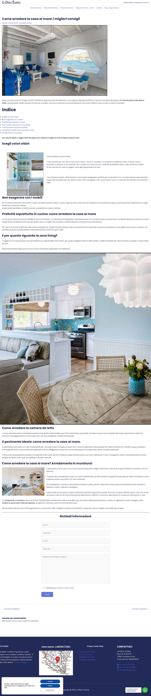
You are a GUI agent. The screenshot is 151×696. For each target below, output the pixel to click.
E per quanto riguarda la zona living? (16, 125)
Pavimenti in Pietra (67, 8)
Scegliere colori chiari (10, 117)
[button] (42, 8)
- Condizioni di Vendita (86, 660)
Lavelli (91, 8)
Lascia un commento (10, 23)
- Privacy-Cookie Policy (86, 652)
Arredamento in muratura (12, 133)
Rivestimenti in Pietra (51, 8)
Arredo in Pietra (35, 8)
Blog (106, 8)
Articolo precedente (10, 609)
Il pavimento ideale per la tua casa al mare (18, 130)
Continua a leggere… (21, 662)
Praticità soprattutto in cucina (13, 122)
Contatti (99, 8)
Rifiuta (50, 686)
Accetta (50, 681)
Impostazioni (50, 690)
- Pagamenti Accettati (86, 657)
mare (70, 468)
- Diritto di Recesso (85, 654)
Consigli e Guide (25, 23)
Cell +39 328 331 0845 (127, 667)
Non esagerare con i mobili (12, 119)
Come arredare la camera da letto (15, 127)
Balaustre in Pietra (82, 8)
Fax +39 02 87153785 (127, 665)
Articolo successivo (140, 609)
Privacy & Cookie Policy (65, 588)
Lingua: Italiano (114, 8)
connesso (15, 621)
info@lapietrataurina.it (141, 2)
